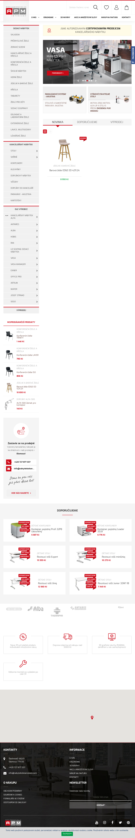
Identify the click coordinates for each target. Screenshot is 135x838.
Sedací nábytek (21, 28)
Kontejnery (16, 163)
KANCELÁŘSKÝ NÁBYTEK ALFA (22, 217)
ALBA (13, 231)
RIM (12, 243)
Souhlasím (67, 834)
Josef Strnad (17, 295)
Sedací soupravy (19, 108)
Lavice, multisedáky (21, 130)
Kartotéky (16, 201)
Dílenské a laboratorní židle (20, 116)
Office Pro (16, 277)
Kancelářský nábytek (21, 145)
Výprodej (21, 310)
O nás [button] (34, 17)
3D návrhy (65, 17)
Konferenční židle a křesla (21, 63)
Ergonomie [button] (49, 17)
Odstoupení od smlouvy (14, 802)
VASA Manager (18, 264)
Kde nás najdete (20, 493)
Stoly (13, 151)
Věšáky (14, 182)
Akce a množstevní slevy (85, 17)
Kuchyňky (16, 169)
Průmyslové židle (20, 41)
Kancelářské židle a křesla (21, 54)
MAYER (14, 289)
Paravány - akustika (21, 194)
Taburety (15, 96)
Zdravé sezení (18, 47)
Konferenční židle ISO (26, 372)
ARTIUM (14, 283)
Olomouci (20, 454)
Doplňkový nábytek (21, 176)
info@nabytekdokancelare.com (28, 469)
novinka (57, 122)
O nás (72, 758)
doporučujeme (87, 122)
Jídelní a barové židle (22, 84)
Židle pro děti (18, 102)
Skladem (15, 35)
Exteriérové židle (20, 123)
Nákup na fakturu (109, 17)
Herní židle (16, 77)
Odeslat (101, 805)
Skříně (14, 157)
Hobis (13, 237)
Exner (14, 271)
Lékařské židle (18, 136)
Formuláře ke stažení (13, 799)
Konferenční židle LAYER (27, 355)
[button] (92, 718)
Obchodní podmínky (12, 791)
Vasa (13, 258)
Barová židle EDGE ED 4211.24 (64, 170)
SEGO (13, 302)
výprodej (116, 122)
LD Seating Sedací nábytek (20, 250)
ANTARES (15, 224)
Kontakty (126, 17)
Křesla (14, 90)
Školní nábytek (18, 71)
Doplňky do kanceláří (22, 188)
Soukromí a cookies (12, 795)
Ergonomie (74, 762)
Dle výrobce (21, 209)
